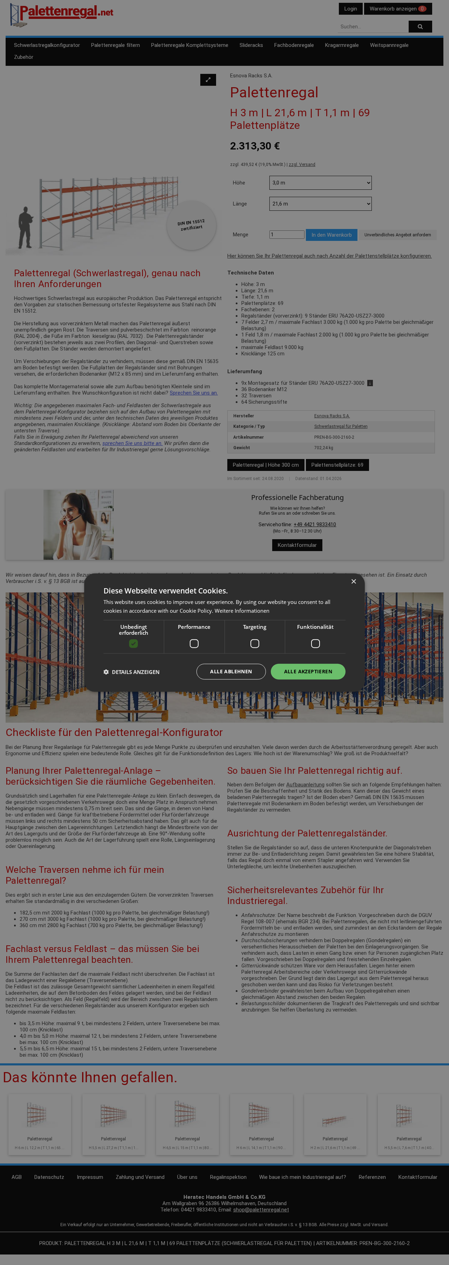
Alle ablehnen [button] (231, 671)
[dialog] (224, 632)
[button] (131, 671)
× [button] (353, 581)
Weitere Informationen (242, 610)
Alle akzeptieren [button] (308, 671)
